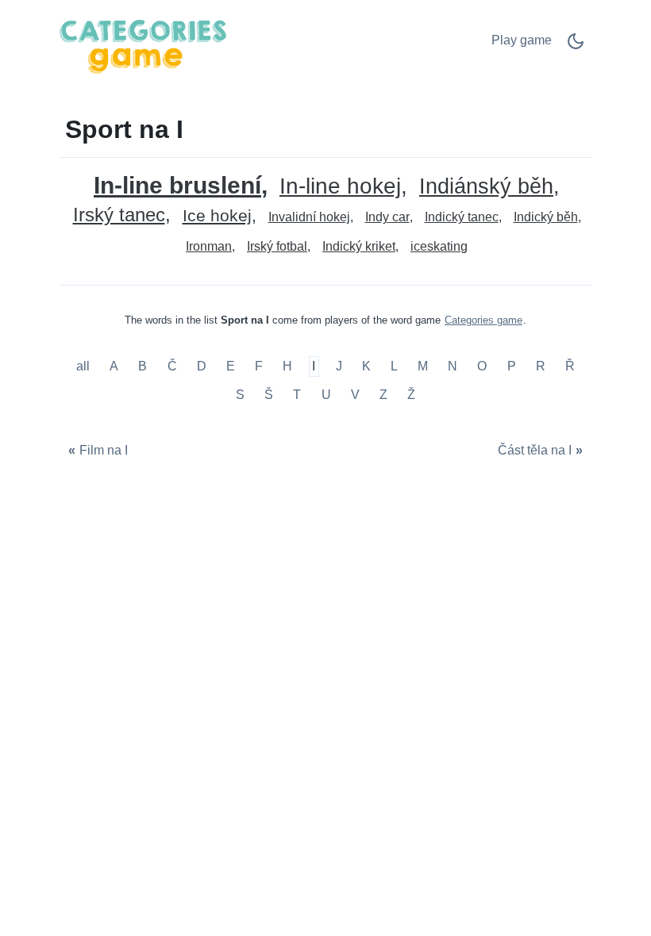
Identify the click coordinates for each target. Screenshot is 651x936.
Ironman (209, 246)
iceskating (439, 246)
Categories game (483, 320)
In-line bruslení (177, 185)
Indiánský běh (486, 186)
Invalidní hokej (309, 217)
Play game (521, 40)
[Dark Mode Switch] (575, 46)
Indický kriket (358, 246)
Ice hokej (217, 216)
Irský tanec (119, 215)
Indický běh (546, 217)
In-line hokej (340, 186)
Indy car (387, 217)
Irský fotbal (277, 246)
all (84, 367)
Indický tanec (462, 217)
